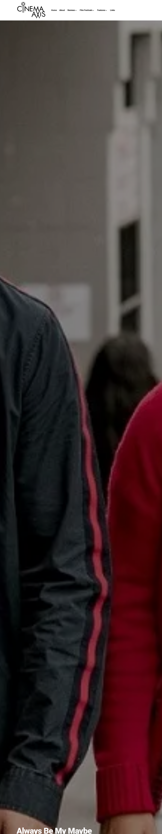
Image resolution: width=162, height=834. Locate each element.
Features (101, 10)
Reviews (71, 10)
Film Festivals (86, 10)
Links (112, 10)
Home (54, 10)
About (62, 10)
